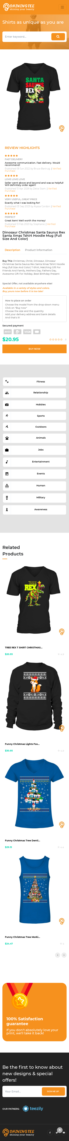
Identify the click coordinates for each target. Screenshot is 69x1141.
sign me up (53, 1091)
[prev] (57, 955)
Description (12, 250)
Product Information (38, 250)
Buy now (34, 348)
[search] (58, 36)
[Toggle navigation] (62, 7)
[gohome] (60, 1130)
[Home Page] (19, 7)
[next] (64, 955)
